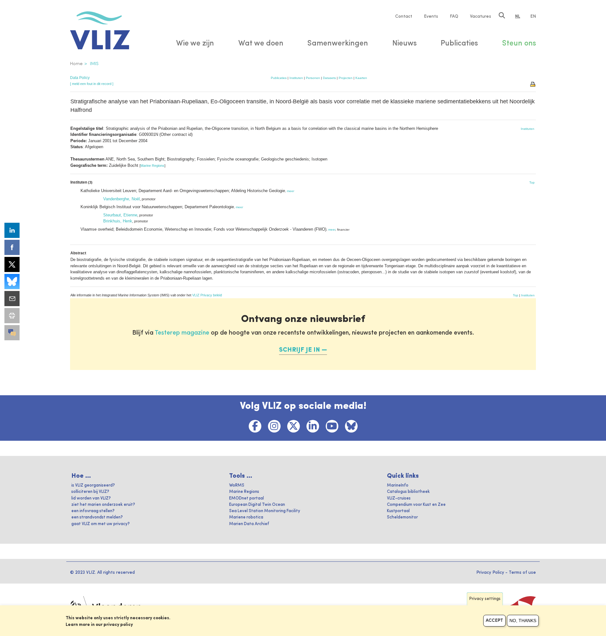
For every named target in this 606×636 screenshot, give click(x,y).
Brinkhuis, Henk (117, 221)
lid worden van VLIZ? (91, 498)
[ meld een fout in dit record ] (91, 84)
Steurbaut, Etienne (120, 215)
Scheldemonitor (402, 517)
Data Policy (80, 78)
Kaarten (361, 78)
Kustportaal (398, 511)
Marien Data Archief (249, 524)
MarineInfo (397, 485)
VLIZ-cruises (399, 498)
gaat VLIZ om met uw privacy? (100, 524)
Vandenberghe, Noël (121, 199)
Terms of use (522, 572)
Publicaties (279, 78)
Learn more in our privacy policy (99, 624)
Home (76, 64)
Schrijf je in (299, 350)
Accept (494, 620)
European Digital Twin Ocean (257, 505)
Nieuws (404, 43)
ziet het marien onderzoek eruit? (103, 505)
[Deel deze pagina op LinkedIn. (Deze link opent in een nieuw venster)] (12, 230)
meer (290, 191)
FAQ (454, 16)
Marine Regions (152, 165)
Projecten (346, 78)
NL (517, 16)
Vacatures (480, 16)
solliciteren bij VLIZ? (90, 492)
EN (533, 16)
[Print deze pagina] (533, 84)
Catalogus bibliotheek (408, 492)
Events (431, 16)
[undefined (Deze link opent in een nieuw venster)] (12, 332)
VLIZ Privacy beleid (207, 295)
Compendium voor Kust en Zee (416, 505)
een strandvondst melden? (97, 517)
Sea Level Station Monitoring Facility (264, 511)
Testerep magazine (182, 333)
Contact (403, 16)
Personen (313, 78)
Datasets (329, 78)
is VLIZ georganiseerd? (93, 485)
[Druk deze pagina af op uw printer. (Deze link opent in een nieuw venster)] (12, 315)
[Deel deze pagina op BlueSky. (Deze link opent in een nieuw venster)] (12, 281)
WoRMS (236, 485)
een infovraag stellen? (93, 511)
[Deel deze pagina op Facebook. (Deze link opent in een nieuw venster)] (12, 247)
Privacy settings (485, 599)
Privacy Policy (490, 572)
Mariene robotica (246, 517)
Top (532, 182)
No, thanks (522, 620)
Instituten (296, 78)
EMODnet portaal (246, 498)
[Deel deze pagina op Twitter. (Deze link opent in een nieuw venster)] (12, 264)
